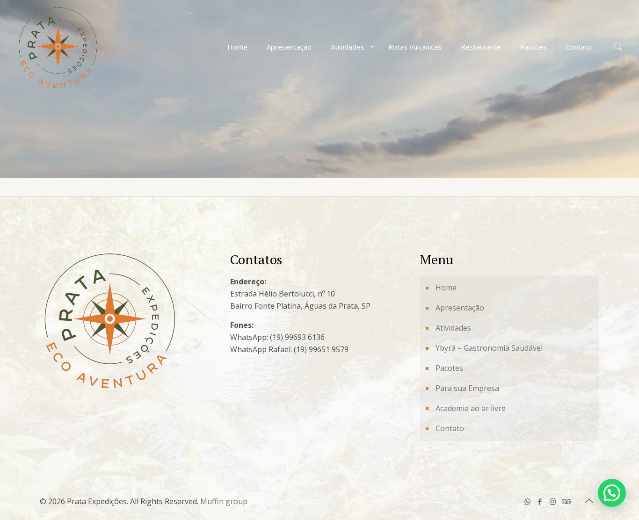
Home (446, 287)
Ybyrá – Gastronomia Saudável (489, 348)
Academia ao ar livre (471, 408)
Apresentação (460, 308)
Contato (450, 428)
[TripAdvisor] (565, 501)
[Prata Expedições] (58, 47)
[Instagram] (553, 501)
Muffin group (223, 501)
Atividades (453, 328)
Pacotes (449, 368)
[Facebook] (540, 501)
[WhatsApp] (527, 501)
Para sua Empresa (467, 388)
